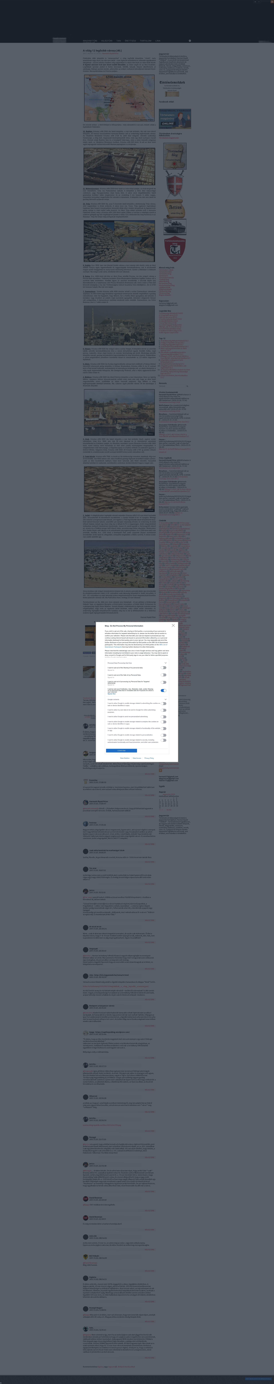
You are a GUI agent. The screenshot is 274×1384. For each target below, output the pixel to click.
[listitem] (137, 663)
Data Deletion (125, 758)
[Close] (174, 626)
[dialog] (137, 692)
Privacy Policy (149, 758)
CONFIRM (122, 750)
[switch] (163, 667)
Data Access (137, 758)
